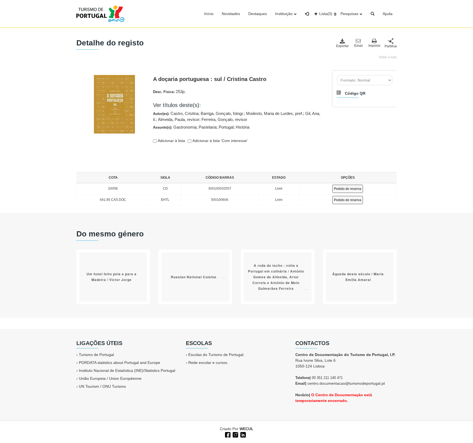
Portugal (226, 127)
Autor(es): (236, 116)
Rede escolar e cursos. (208, 362)
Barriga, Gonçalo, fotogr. (222, 113)
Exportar (342, 46)
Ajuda (388, 13)
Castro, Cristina (184, 113)
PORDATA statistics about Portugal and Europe (119, 362)
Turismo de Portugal (96, 354)
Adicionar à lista (171, 140)
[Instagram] (235, 434)
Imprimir (374, 46)
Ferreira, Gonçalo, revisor (224, 119)
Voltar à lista (388, 57)
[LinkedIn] (242, 434)
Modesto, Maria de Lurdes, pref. (274, 113)
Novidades (231, 13)
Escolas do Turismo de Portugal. (216, 354)
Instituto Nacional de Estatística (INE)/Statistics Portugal (127, 370)
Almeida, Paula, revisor (178, 119)
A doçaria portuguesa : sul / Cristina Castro (209, 79)
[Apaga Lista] (334, 14)
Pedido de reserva (347, 189)
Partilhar (391, 46)
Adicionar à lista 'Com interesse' (219, 140)
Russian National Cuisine (194, 276)
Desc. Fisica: (169, 91)
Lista (325, 13)
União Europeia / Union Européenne (110, 378)
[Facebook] (227, 434)
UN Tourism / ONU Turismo (102, 386)
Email (358, 46)
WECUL (246, 429)
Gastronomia (185, 127)
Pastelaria (208, 127)
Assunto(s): (201, 127)
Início (209, 13)
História (242, 127)
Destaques (257, 13)
